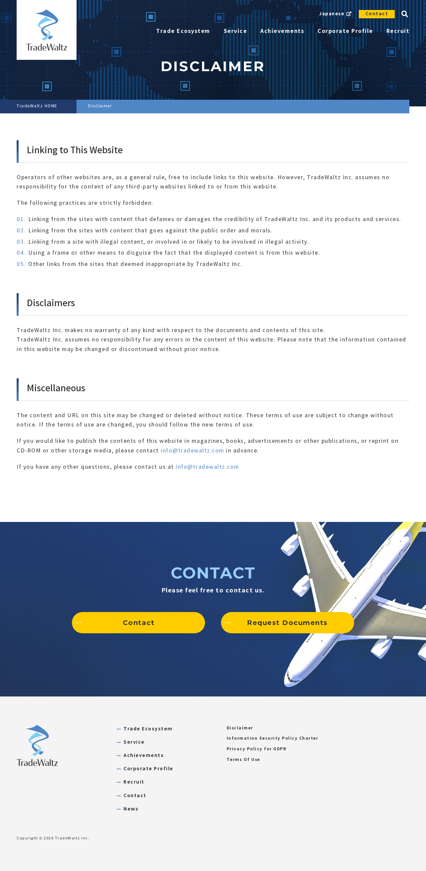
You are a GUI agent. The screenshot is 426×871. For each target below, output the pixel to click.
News (130, 809)
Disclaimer (240, 728)
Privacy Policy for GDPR (257, 749)
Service (134, 742)
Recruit (133, 782)
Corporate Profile (148, 769)
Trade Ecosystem (148, 729)
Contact (376, 14)
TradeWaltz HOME (37, 106)
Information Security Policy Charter (273, 738)
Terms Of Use (243, 759)
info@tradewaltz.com (192, 450)
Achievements (143, 755)
